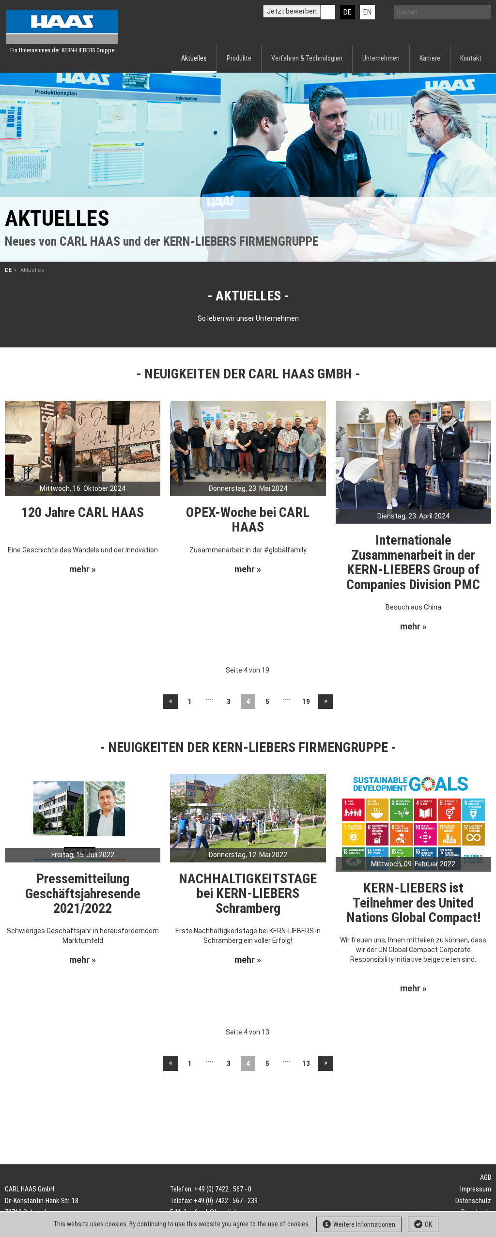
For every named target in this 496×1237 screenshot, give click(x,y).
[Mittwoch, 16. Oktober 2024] (82, 448)
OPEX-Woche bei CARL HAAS (248, 519)
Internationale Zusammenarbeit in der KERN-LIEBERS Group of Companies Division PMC (413, 562)
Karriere (429, 58)
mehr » (82, 569)
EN (367, 12)
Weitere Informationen (364, 1224)
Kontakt (470, 58)
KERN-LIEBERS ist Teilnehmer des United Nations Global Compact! (413, 903)
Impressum (475, 1189)
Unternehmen (381, 58)
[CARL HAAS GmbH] (62, 27)
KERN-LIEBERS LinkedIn (328, 12)
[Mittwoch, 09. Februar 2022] (413, 822)
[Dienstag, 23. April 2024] (413, 461)
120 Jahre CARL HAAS (82, 512)
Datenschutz (473, 1201)
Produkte (239, 58)
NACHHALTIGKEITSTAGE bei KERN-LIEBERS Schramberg (248, 894)
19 (306, 701)
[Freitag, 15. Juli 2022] (82, 817)
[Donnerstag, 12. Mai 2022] (248, 817)
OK (428, 1224)
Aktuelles (194, 58)
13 (306, 1063)
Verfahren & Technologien (306, 58)
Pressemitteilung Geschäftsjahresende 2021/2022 (82, 894)
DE (347, 12)
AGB (485, 1177)
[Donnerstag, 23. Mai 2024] (248, 448)
